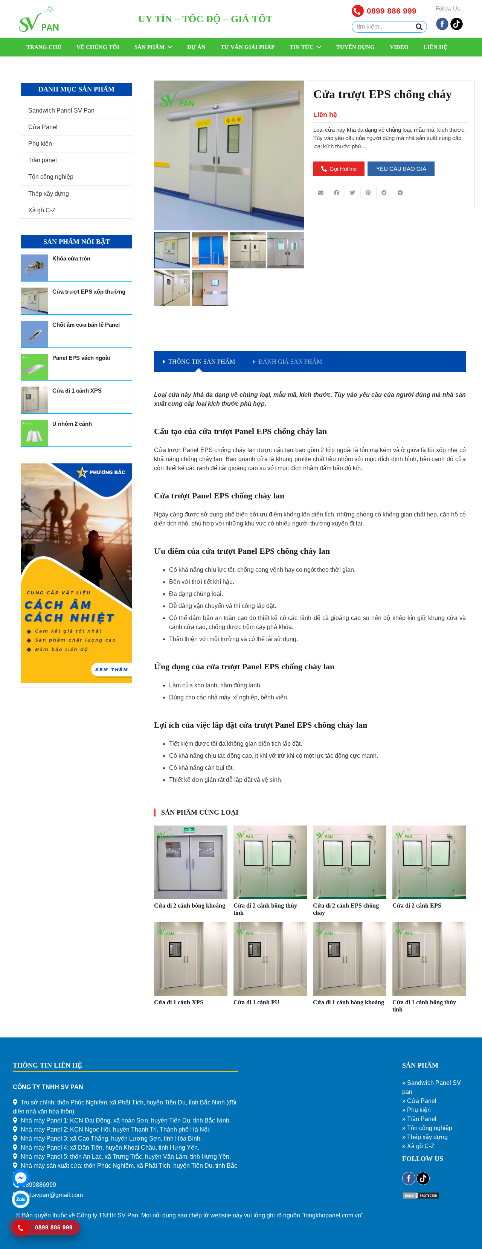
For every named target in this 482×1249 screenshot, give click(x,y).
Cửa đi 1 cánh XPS (178, 1002)
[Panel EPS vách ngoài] (34, 367)
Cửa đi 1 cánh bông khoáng (348, 1002)
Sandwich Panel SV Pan (61, 110)
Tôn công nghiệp (50, 177)
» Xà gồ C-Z (418, 1146)
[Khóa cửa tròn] (34, 267)
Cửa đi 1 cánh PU (256, 1002)
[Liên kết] (39, 19)
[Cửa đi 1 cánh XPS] (190, 959)
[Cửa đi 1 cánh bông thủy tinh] (429, 959)
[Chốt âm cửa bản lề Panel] (34, 334)
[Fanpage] (442, 28)
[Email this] (321, 192)
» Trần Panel (419, 1119)
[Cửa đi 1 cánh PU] (270, 959)
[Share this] (337, 192)
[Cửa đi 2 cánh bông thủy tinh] (270, 862)
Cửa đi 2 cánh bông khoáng (189, 905)
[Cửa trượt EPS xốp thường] (34, 301)
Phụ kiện (40, 143)
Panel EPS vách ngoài (81, 358)
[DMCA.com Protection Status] (421, 1197)
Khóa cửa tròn (71, 258)
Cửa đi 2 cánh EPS (416, 905)
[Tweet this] (353, 192)
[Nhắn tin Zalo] (20, 1206)
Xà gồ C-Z (42, 210)
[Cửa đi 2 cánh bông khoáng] (190, 862)
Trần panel (42, 160)
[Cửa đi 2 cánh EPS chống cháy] (349, 862)
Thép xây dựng (48, 193)
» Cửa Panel (419, 1101)
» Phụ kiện (416, 1110)
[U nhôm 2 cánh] (34, 433)
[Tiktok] (456, 28)
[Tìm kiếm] (419, 27)
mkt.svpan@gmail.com (52, 1195)
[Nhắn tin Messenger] (20, 1185)
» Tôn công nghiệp (427, 1128)
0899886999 (39, 1185)
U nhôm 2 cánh (72, 423)
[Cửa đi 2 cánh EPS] (429, 862)
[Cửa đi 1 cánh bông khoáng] (349, 959)
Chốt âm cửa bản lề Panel (86, 324)
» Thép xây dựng (425, 1137)
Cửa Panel (43, 127)
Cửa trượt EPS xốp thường (88, 291)
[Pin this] (369, 192)
